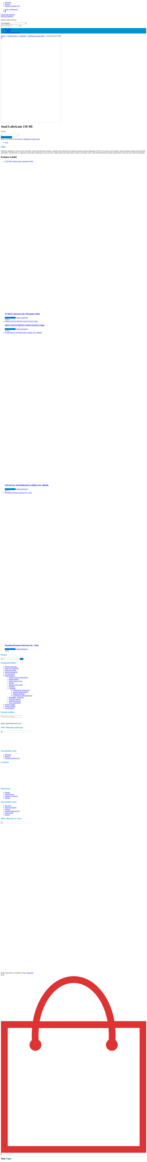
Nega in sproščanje (15, 703)
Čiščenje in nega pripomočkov (18, 677)
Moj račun (8, 29)
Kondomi (12, 686)
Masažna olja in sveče (16, 685)
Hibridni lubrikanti (18, 694)
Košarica (7, 31)
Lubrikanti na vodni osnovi (36, 36)
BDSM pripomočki (11, 667)
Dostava (7, 815)
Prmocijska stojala (10, 670)
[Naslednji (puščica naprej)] (143, 581)
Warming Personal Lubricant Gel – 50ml (21, 645)
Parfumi (11, 683)
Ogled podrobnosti (22, 318)
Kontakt (7, 792)
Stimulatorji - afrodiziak (16, 697)
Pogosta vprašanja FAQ (12, 6)
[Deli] (140, 2)
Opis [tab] (6, 142)
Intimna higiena (14, 679)
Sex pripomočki (10, 674)
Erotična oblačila (10, 706)
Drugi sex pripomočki (12, 668)
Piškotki (7, 798)
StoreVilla (30, 973)
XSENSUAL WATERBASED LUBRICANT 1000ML (27, 485)
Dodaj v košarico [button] (10, 318)
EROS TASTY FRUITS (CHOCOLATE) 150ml (24, 325)
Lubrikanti (22, 36)
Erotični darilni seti (15, 701)
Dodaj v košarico (6, 137)
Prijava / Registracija (11, 9)
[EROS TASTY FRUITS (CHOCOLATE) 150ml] (21, 321)
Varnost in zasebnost (11, 796)
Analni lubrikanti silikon (20, 692)
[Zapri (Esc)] (145, 2)
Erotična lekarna (12, 36)
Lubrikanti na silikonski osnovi (22, 695)
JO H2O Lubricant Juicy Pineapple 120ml (22, 314)
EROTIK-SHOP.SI (7, 16)
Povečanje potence (15, 699)
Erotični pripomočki (11, 672)
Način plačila (9, 813)
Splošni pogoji (9, 794)
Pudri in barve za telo (15, 681)
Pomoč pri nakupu (10, 807)
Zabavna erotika (10, 704)
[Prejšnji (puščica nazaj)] (3, 581)
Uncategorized (9, 708)
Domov (3, 36)
